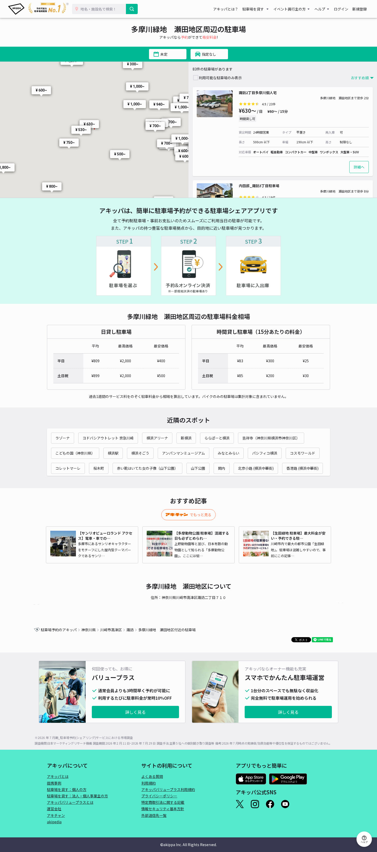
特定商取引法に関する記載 (162, 802)
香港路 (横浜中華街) (302, 468)
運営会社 (54, 808)
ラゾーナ (62, 437)
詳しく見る (135, 712)
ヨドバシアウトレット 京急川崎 (108, 437)
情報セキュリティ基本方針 (162, 808)
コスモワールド (302, 453)
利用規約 (148, 783)
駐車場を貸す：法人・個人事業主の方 (77, 795)
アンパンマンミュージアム (183, 453)
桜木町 (98, 468)
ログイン (341, 9)
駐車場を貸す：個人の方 (66, 789)
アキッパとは (57, 776)
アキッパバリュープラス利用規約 (168, 789)
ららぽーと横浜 (217, 437)
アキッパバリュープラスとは (70, 802)
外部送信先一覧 (153, 815)
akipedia (54, 821)
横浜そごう (140, 453)
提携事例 (54, 783)
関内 (221, 468)
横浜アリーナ (157, 437)
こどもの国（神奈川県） (75, 453)
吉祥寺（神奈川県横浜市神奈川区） (271, 437)
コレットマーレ (68, 468)
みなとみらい (228, 453)
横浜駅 (113, 453)
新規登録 (359, 9)
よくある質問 (152, 776)
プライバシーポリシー (159, 795)
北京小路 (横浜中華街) (256, 468)
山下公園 (198, 468)
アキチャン (56, 815)
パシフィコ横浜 (264, 453)
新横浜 (186, 437)
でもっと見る (200, 514)
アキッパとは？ (225, 9)
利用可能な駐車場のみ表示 (220, 77)
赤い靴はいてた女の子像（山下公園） (147, 468)
